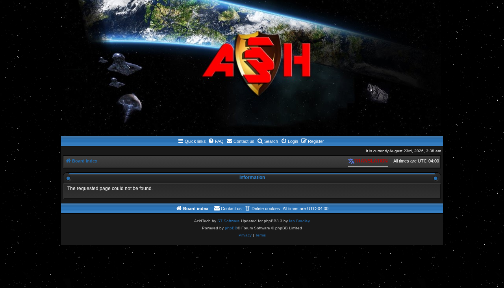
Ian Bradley (299, 221)
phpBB (231, 228)
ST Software (228, 221)
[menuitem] (216, 141)
